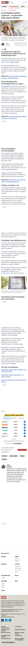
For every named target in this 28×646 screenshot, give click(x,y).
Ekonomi (4, 456)
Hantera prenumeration (5, 627)
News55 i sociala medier (19, 633)
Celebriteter (18, 566)
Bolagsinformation (20, 629)
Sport (16, 572)
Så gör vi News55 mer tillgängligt (19, 639)
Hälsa (22, 6)
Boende (3, 577)
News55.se (4, 10)
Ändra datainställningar (7, 642)
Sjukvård (17, 558)
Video (3, 590)
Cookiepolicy (18, 635)
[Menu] (26, 2)
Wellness (17, 560)
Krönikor (4, 564)
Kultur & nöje (18, 568)
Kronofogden (5, 86)
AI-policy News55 (6, 638)
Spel (16, 581)
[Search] (23, 2)
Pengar (22, 456)
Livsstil (17, 564)
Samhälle (4, 6)
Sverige (4, 459)
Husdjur (3, 556)
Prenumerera (22, 450)
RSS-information (5, 632)
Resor (17, 575)
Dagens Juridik (14, 62)
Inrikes (2, 583)
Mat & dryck (18, 570)
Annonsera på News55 (5, 630)
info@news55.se (10, 617)
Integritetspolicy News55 (5, 636)
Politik (2, 585)
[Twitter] (6, 620)
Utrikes (3, 587)
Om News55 (18, 626)
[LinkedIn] (10, 620)
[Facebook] (2, 620)
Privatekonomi (13, 6)
